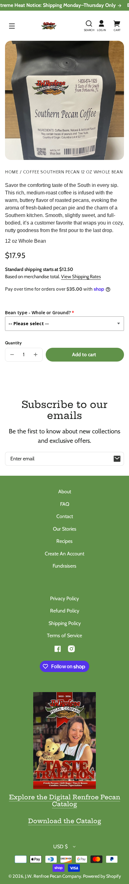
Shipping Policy (65, 623)
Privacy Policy (64, 598)
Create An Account (64, 554)
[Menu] (12, 26)
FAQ (64, 504)
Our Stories (64, 529)
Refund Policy (64, 611)
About (64, 492)
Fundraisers (64, 566)
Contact (64, 516)
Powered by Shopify (102, 876)
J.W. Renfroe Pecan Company (53, 876)
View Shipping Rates (81, 276)
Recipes (64, 541)
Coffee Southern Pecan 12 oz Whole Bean (73, 172)
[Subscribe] (117, 459)
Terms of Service (64, 635)
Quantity (13, 342)
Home (11, 172)
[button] (89, 26)
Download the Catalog (64, 821)
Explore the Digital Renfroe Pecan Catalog (64, 800)
